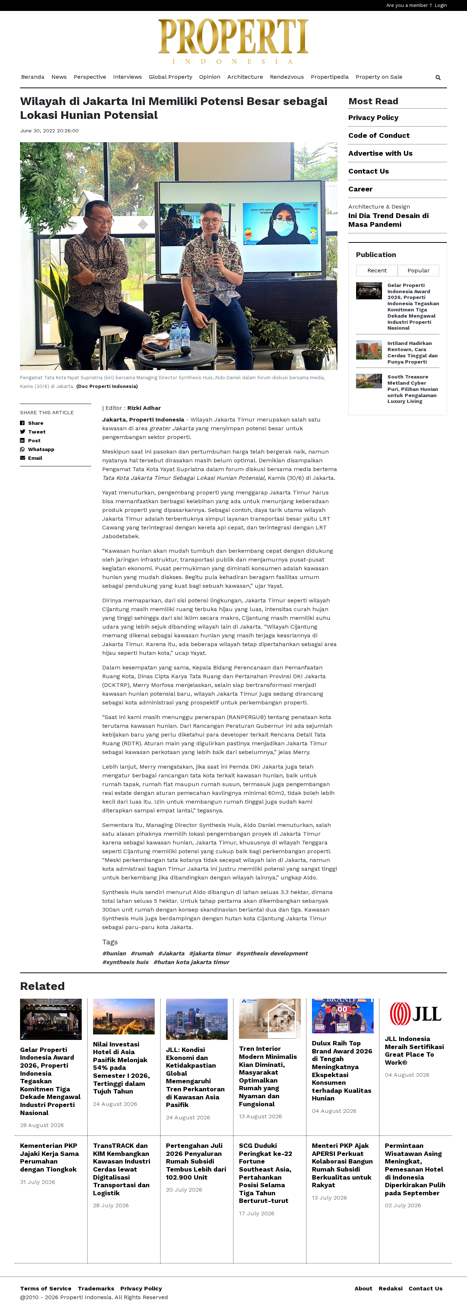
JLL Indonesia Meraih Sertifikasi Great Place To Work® (414, 1050)
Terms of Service (46, 1288)
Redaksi (390, 1288)
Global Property (171, 76)
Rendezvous (287, 76)
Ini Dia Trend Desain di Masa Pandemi (388, 220)
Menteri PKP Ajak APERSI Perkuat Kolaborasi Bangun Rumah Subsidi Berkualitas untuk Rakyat (342, 1165)
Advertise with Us (380, 153)
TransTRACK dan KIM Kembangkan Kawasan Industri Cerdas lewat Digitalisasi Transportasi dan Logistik (121, 1169)
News (59, 76)
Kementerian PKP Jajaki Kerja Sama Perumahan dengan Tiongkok (49, 1157)
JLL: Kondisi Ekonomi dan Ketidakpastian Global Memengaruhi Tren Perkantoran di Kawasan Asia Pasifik (195, 1077)
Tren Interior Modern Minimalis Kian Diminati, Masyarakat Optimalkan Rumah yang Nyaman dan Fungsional (268, 1076)
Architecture (245, 76)
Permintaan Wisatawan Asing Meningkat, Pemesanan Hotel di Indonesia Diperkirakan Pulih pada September (415, 1169)
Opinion (210, 76)
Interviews (128, 76)
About (364, 1288)
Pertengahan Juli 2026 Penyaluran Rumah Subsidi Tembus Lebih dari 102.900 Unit (196, 1161)
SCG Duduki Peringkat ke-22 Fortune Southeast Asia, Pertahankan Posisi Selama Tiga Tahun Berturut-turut (265, 1173)
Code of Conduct (379, 135)
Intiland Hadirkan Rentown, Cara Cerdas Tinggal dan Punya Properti (412, 352)
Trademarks (96, 1288)
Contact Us (368, 171)
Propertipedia (330, 76)
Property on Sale (380, 76)
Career (360, 188)
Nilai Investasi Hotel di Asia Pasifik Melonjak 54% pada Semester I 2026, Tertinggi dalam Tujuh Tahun (121, 1067)
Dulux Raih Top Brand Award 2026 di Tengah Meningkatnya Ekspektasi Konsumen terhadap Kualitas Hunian (342, 1070)
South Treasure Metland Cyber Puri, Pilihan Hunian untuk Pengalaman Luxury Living (412, 389)
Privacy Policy (373, 117)
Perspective (90, 76)
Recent (377, 270)
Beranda (33, 76)
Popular (419, 270)
